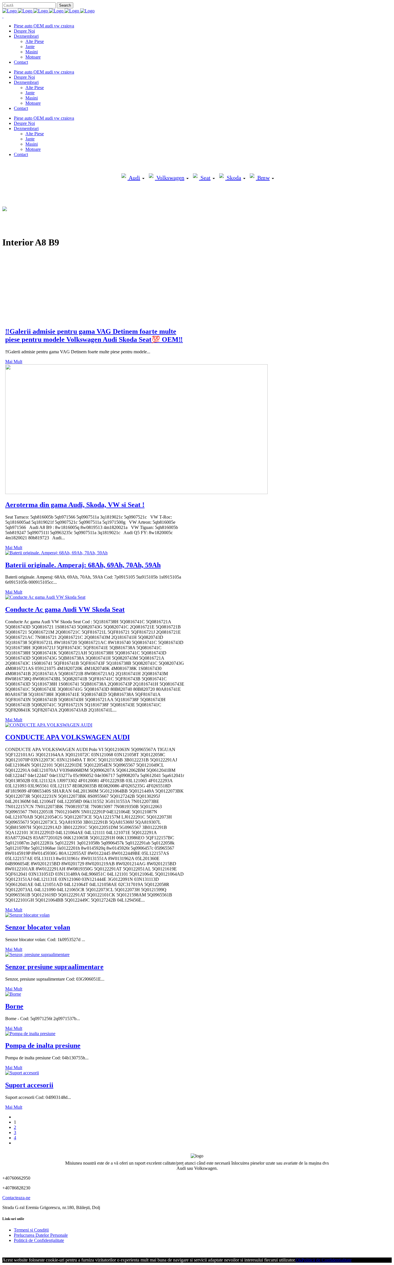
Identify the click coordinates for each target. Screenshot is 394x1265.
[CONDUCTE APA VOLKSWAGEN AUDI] (48, 724)
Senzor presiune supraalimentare (54, 967)
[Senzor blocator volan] (27, 915)
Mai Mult (13, 361)
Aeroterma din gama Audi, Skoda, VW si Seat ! (75, 504)
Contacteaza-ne (16, 1197)
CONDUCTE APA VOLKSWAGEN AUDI (67, 737)
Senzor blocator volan (37, 927)
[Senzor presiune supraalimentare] (37, 954)
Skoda (233, 177)
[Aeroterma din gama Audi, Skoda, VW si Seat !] (136, 492)
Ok (298, 1260)
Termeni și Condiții (31, 1230)
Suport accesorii (29, 1085)
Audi (133, 177)
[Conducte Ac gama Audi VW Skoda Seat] (45, 597)
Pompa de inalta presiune (42, 1045)
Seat (205, 177)
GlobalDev (73, 1250)
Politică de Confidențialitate (39, 1240)
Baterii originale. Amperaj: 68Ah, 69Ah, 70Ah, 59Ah (83, 565)
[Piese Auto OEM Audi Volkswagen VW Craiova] (48, 10)
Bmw (263, 177)
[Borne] (13, 994)
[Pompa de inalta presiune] (30, 1033)
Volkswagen (169, 177)
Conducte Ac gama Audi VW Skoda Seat (65, 609)
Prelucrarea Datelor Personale (41, 1235)
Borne (14, 1006)
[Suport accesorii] (22, 1072)
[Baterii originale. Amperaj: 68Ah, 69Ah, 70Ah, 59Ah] (56, 552)
